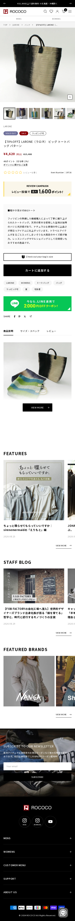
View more (37, 407)
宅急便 (37, 289)
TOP (5, 25)
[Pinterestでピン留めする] (19, 316)
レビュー (51, 331)
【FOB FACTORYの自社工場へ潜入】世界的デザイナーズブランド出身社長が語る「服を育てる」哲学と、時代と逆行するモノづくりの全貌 (33, 613)
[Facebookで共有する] (14, 316)
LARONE (16, 25)
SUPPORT (9, 878)
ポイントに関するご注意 (15, 164)
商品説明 (8, 331)
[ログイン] (57, 11)
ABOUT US (10, 892)
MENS (18, 18)
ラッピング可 (38, 133)
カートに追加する (37, 270)
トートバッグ (43, 282)
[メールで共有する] (30, 316)
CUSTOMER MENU (14, 865)
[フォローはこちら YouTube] (50, 821)
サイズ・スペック (30, 331)
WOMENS (56, 18)
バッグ (27, 25)
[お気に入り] (51, 11)
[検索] (45, 11)
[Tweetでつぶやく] (24, 316)
